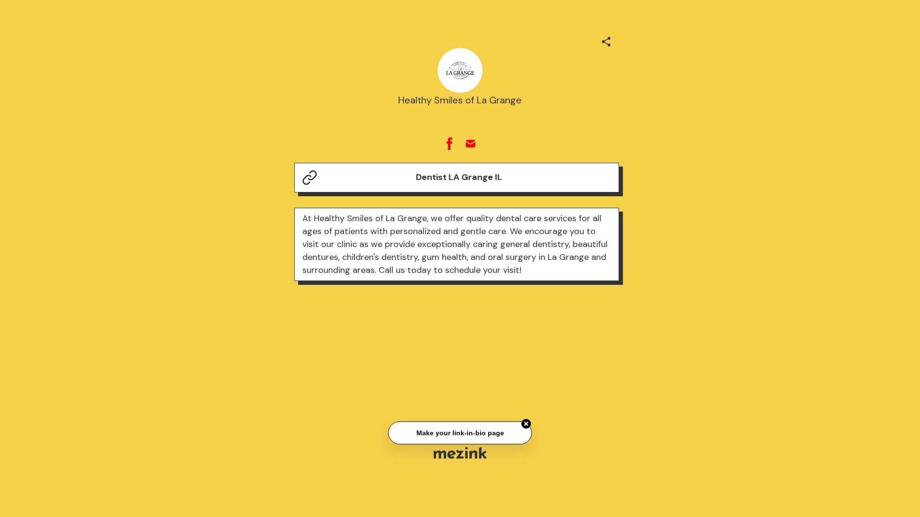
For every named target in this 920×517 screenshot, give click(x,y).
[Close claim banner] (526, 424)
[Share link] (606, 40)
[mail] (470, 143)
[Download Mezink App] (460, 452)
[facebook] (449, 143)
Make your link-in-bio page (460, 433)
